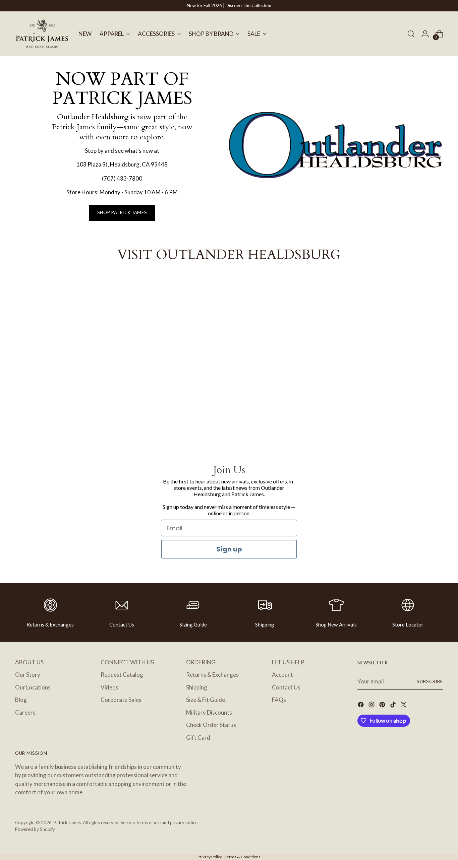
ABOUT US (29, 662)
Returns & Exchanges (50, 624)
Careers (25, 712)
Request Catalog (122, 674)
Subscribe (430, 681)
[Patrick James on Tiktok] (394, 705)
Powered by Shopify (35, 829)
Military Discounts (209, 712)
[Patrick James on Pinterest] (383, 705)
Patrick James (67, 822)
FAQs (279, 699)
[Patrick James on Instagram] (372, 705)
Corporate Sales (121, 699)
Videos (109, 687)
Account (282, 674)
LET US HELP (288, 662)
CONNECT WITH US (127, 662)
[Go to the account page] (425, 34)
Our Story (27, 674)
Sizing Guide (193, 624)
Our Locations (33, 687)
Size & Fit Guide (205, 699)
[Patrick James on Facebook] (361, 705)
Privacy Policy (209, 856)
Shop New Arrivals (336, 624)
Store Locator (407, 624)
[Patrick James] (42, 34)
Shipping (264, 624)
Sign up (229, 549)
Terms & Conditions (243, 856)
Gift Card (198, 737)
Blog (21, 699)
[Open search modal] (411, 34)
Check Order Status (211, 724)
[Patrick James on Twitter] (404, 705)
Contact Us (121, 624)
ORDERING (201, 662)
